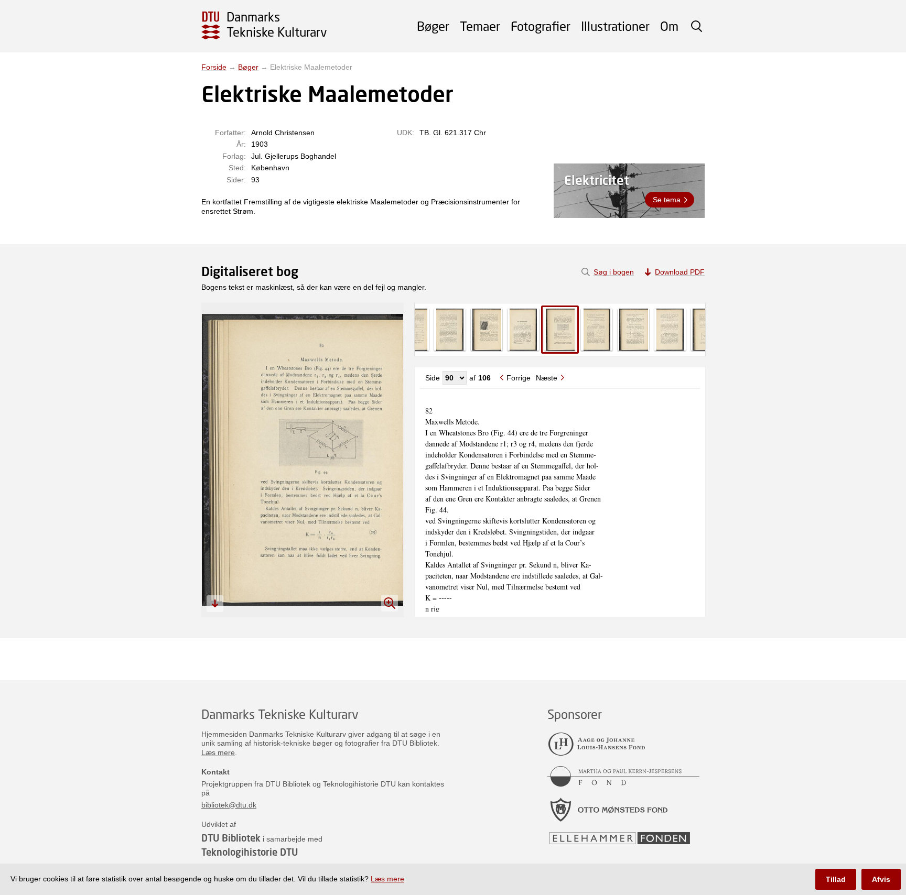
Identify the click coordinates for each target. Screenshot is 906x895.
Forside (213, 67)
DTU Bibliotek (231, 838)
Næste (546, 378)
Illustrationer (615, 26)
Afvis (881, 879)
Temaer (480, 26)
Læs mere (218, 752)
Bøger (433, 26)
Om (669, 26)
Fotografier (540, 26)
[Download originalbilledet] (215, 603)
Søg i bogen (614, 272)
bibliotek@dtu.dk (228, 805)
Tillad (836, 879)
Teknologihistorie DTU (249, 852)
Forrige (518, 378)
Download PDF (680, 272)
